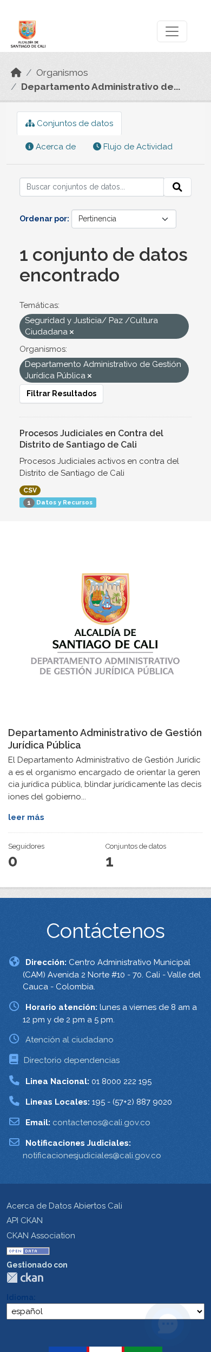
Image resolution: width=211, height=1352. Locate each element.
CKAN (24, 1277)
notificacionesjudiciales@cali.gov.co (92, 1155)
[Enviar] (177, 187)
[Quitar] (72, 332)
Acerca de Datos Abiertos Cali (64, 1206)
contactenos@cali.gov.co (101, 1122)
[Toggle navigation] (172, 31)
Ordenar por (43, 218)
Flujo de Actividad (137, 147)
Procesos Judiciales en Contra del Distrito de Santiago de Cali (91, 439)
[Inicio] (16, 72)
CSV (30, 490)
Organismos (62, 72)
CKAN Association (40, 1236)
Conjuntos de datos (74, 123)
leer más (26, 817)
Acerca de (55, 147)
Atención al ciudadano (69, 1040)
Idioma (20, 1297)
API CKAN (24, 1220)
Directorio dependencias (72, 1060)
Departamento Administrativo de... (100, 86)
